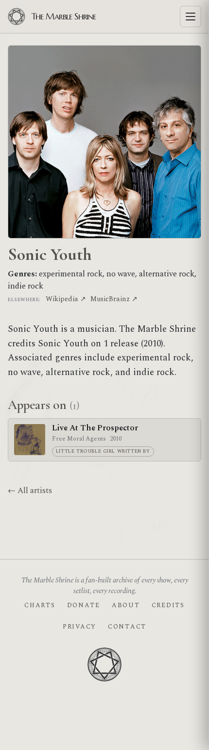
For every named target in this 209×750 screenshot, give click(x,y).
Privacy (79, 626)
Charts (39, 605)
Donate (83, 605)
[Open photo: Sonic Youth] (104, 142)
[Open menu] (190, 16)
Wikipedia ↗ (66, 299)
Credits (168, 605)
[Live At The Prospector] (29, 439)
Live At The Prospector (95, 428)
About (126, 605)
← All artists (30, 490)
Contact (127, 626)
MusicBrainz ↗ (114, 299)
